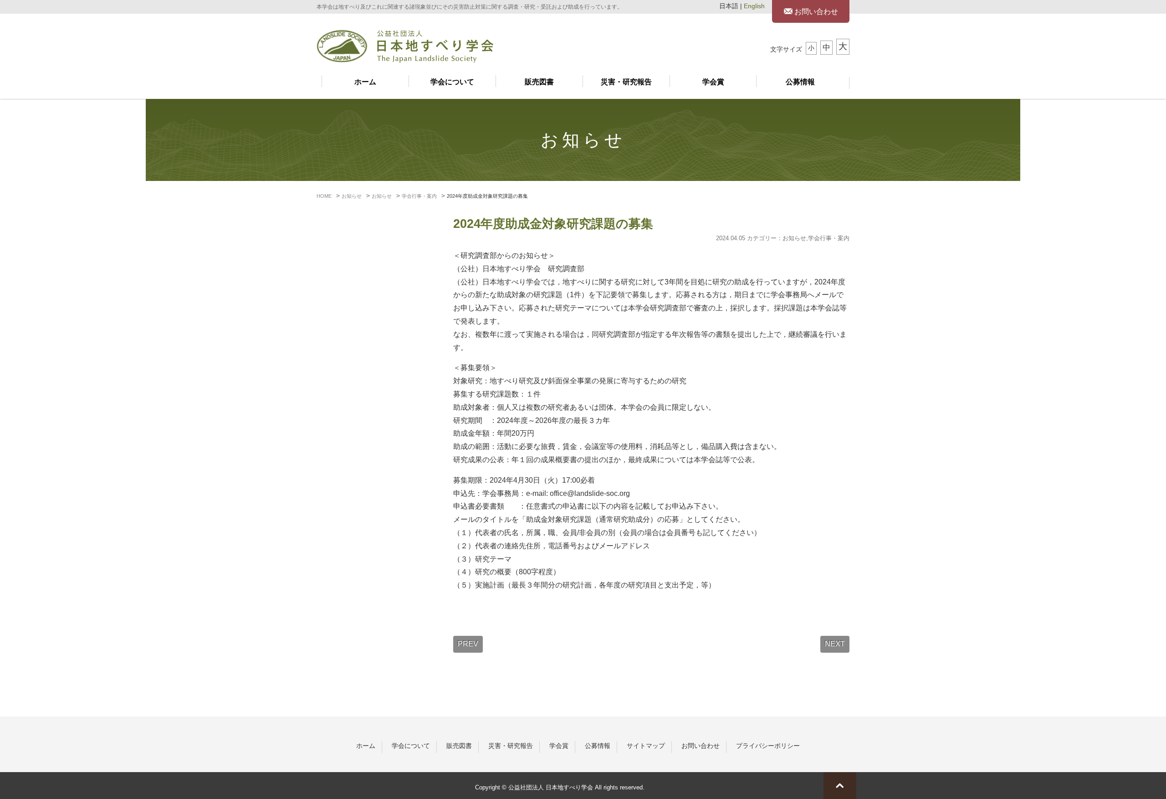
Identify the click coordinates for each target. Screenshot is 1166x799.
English (754, 6)
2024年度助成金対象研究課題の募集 (553, 224)
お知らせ (794, 238)
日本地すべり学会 (405, 46)
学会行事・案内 (828, 238)
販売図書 (539, 82)
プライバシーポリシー (768, 745)
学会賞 (713, 82)
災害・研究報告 (626, 82)
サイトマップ (646, 745)
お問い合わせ (815, 11)
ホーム (365, 82)
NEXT (835, 644)
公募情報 (800, 82)
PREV (468, 644)
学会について (452, 82)
